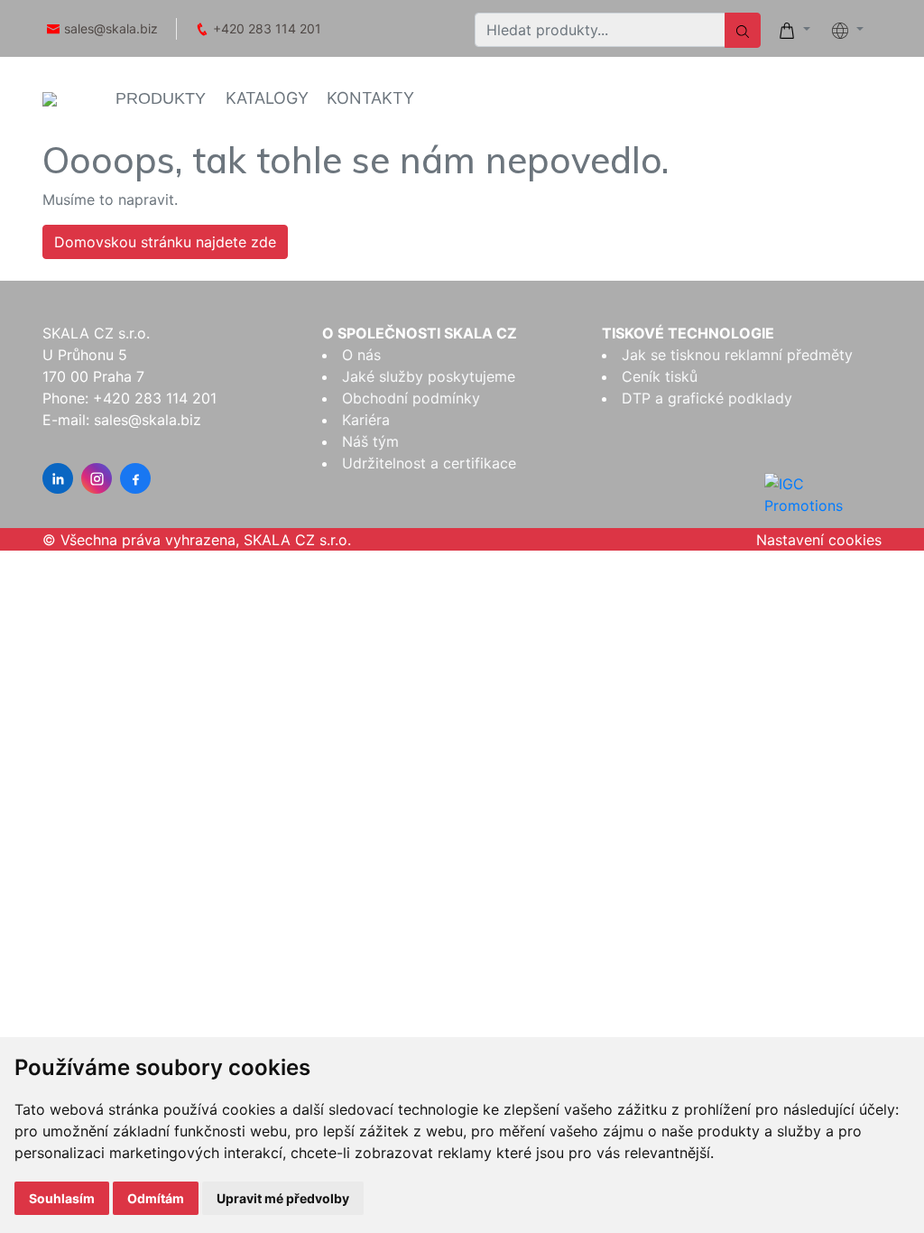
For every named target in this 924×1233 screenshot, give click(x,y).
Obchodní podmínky (411, 398)
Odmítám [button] (155, 1198)
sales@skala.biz (111, 29)
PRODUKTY (161, 98)
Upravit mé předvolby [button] (283, 1198)
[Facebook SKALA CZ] (135, 478)
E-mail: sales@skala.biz (121, 420)
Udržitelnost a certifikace (429, 463)
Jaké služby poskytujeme (428, 376)
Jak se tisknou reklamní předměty (737, 355)
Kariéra (366, 420)
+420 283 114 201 (267, 29)
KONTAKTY (370, 97)
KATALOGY (267, 97)
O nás (361, 355)
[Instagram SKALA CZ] (96, 478)
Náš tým (370, 441)
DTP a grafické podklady (707, 398)
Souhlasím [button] (62, 1198)
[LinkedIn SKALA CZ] (57, 478)
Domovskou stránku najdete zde (165, 242)
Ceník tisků (660, 376)
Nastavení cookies (819, 540)
